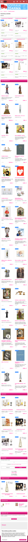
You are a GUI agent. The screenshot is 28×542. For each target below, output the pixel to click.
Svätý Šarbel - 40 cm (5, 320)
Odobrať (8, 467)
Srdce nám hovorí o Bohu (19, 177)
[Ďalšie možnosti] (26, 1)
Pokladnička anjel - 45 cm (6, 115)
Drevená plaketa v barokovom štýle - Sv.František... (20, 218)
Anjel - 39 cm (3, 383)
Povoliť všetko (23, 539)
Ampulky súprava (4, 156)
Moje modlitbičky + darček (20, 135)
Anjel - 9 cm (7, 503)
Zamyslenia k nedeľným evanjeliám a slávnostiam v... (6, 341)
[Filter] (17, 1)
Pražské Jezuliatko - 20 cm (6, 218)
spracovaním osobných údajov (16, 464)
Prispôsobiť (4, 539)
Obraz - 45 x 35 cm (4, 300)
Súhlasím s (14, 464)
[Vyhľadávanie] (20, 1)
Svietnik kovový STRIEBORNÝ (7, 409)
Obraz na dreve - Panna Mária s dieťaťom (22, 504)
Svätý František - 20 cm (19, 95)
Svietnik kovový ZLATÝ (7, 493)
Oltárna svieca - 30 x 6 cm (20, 115)
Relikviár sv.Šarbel (4, 95)
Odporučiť (14, 518)
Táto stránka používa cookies (9, 531)
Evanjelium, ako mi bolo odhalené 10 (19, 362)
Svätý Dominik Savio (5, 177)
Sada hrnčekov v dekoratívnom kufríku (19, 199)
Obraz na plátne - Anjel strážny (20, 260)
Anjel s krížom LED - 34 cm (6, 279)
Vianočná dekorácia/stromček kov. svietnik (20, 449)
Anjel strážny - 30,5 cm (5, 238)
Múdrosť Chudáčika (18, 279)
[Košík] (23, 1)
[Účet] (14, 1)
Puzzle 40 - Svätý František (20, 320)
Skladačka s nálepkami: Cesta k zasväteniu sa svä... (20, 239)
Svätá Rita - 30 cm (4, 135)
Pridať (20, 467)
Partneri (4, 525)
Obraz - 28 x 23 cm (4, 362)
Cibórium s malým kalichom (20, 300)
